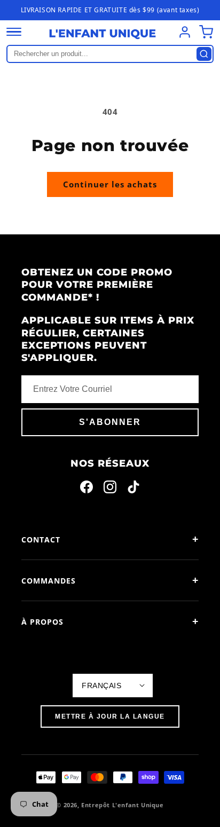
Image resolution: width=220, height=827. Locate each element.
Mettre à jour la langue (110, 716)
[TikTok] (133, 489)
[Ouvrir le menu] (13, 32)
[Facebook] (86, 489)
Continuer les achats (110, 184)
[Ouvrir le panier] (206, 32)
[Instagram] (110, 489)
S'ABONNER (110, 422)
